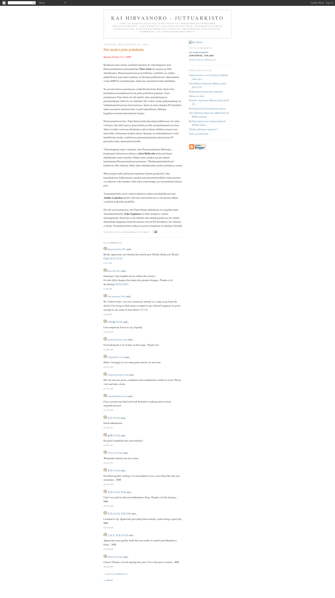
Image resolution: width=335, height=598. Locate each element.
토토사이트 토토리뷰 (119, 513)
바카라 (144, 309)
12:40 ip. (108, 428)
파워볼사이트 (115, 322)
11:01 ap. (109, 367)
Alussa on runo (197, 96)
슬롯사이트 (113, 435)
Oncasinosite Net (116, 296)
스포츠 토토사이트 (117, 535)
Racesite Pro (113, 271)
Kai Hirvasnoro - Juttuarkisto (167, 18)
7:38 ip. (145, 232)
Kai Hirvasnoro (198, 52)
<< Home (108, 580)
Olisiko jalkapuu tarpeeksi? (203, 129)
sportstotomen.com (117, 339)
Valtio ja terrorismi (198, 133)
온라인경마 (122, 284)
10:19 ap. (109, 484)
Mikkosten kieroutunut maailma (206, 91)
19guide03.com (115, 357)
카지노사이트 (115, 452)
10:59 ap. (109, 332)
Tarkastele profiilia (202, 60)
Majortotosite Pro (116, 249)
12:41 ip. (108, 463)
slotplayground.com (117, 374)
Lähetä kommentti (116, 574)
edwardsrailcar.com (117, 396)
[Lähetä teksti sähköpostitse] (155, 232)
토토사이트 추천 (116, 492)
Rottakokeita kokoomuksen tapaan (207, 108)
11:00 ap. (109, 350)
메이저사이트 (115, 557)
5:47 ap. (108, 263)
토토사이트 (116, 258)
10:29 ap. (109, 506)
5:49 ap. (108, 289)
